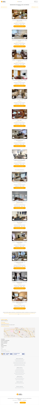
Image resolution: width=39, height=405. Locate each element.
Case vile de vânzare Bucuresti (19, 369)
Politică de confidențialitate (5, 351)
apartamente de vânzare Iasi (30, 313)
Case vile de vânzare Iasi (19, 368)
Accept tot (22, 402)
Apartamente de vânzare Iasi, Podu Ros (19, 365)
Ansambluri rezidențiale (5, 340)
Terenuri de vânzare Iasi (19, 377)
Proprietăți (3, 339)
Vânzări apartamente (19, 358)
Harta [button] (25, 17)
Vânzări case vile (19, 367)
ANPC (2, 348)
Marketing (24, 400)
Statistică (20, 400)
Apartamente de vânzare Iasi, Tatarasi (19, 364)
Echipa (2, 344)
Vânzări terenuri (19, 376)
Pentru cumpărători (4, 341)
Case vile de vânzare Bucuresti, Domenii (19, 373)
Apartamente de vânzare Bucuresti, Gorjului (19, 363)
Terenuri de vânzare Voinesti (19, 379)
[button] (37, 7)
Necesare (15, 400)
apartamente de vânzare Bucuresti (9, 313)
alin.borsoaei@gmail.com (5, 323)
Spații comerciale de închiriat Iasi (19, 387)
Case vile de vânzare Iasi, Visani (19, 374)
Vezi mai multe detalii (19, 26)
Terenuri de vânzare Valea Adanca (19, 378)
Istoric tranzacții (4, 345)
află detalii (18, 398)
